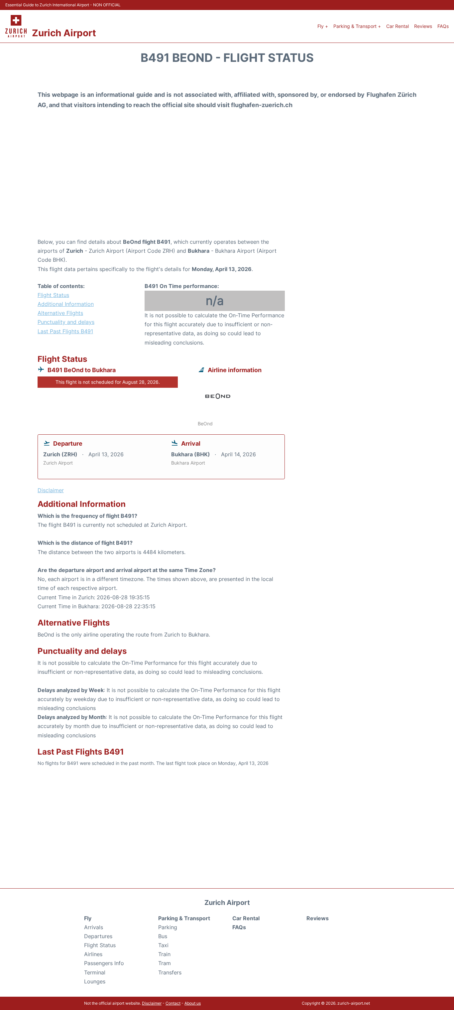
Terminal (94, 972)
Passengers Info (104, 963)
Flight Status (53, 295)
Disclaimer (152, 1003)
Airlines (93, 954)
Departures (98, 936)
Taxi (163, 945)
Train (164, 954)
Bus (162, 936)
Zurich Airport (64, 33)
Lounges (94, 981)
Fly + (322, 26)
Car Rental (397, 26)
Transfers (169, 972)
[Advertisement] (227, 184)
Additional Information (66, 304)
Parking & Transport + (357, 26)
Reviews (423, 26)
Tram (164, 963)
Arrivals (93, 927)
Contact (173, 1003)
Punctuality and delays (66, 322)
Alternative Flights (60, 313)
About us (192, 1003)
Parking (167, 927)
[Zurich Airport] (16, 26)
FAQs (443, 26)
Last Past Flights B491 (65, 331)
